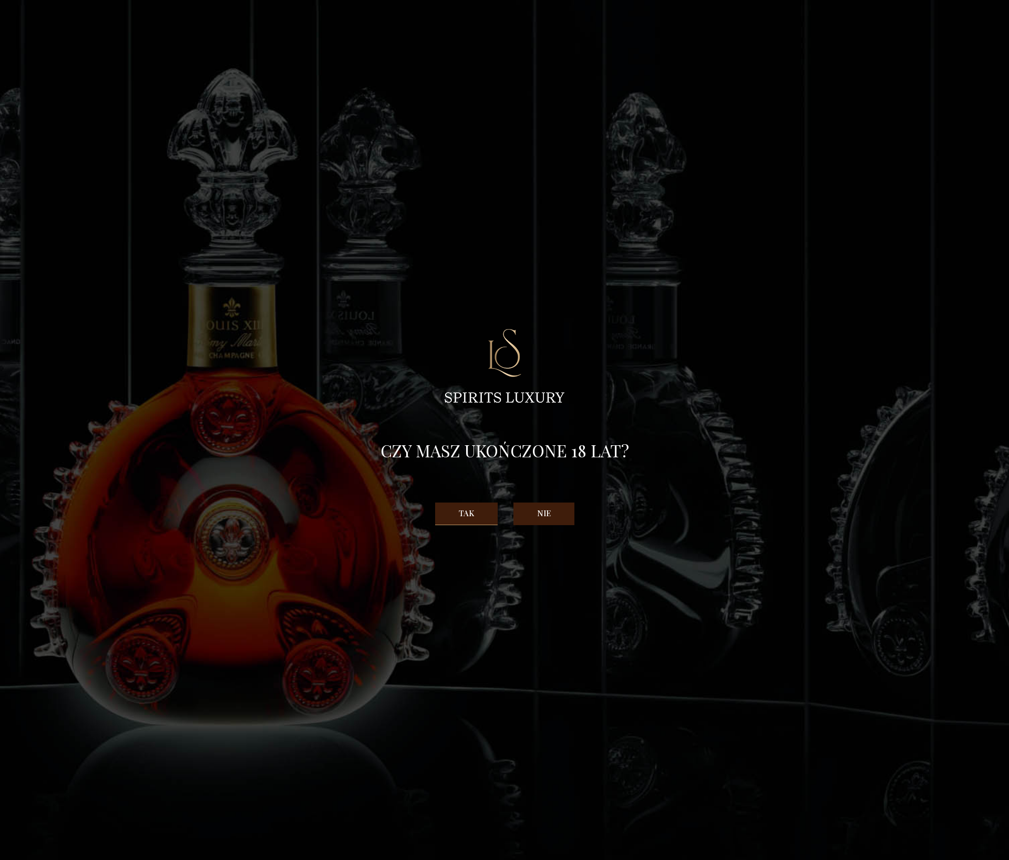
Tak (466, 513)
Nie (544, 513)
